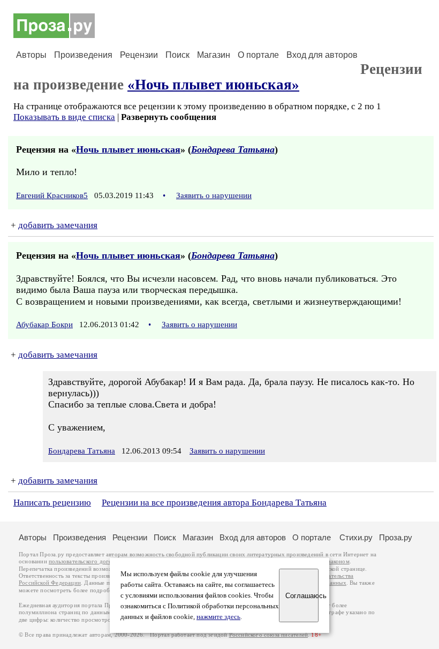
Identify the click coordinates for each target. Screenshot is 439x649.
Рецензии (139, 54)
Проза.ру (395, 537)
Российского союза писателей (268, 635)
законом (338, 561)
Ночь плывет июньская (128, 149)
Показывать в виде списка (64, 117)
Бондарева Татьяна (233, 149)
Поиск (177, 54)
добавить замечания (57, 225)
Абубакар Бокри (44, 324)
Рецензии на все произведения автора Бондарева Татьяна (214, 502)
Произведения (83, 54)
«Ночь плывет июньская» (213, 85)
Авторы (31, 54)
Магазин (213, 54)
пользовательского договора (86, 561)
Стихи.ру (356, 537)
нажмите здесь (218, 617)
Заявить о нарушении (214, 195)
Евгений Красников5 (52, 195)
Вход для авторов (322, 54)
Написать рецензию (52, 502)
